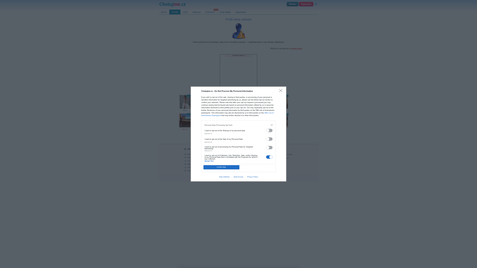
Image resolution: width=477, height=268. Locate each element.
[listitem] (238, 125)
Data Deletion (224, 177)
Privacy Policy (252, 177)
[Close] (281, 91)
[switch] (269, 130)
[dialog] (238, 134)
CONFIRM (221, 167)
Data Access (238, 177)
